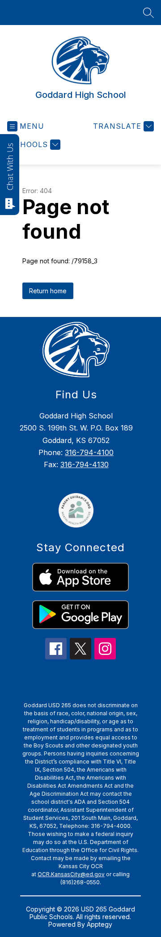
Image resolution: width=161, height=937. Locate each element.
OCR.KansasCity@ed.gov (71, 874)
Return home (48, 291)
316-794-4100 (89, 452)
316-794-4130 (84, 464)
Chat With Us (9, 166)
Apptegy (99, 924)
